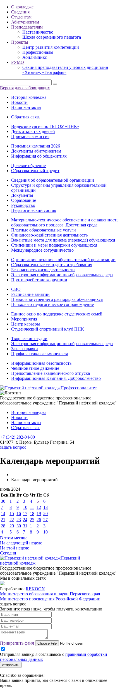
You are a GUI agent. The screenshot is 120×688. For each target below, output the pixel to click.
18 (32, 513)
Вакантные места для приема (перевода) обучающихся (63, 240)
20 (45, 513)
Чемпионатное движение (35, 368)
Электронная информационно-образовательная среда (62, 274)
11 (32, 507)
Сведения (20, 12)
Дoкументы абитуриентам (36, 151)
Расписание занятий (30, 294)
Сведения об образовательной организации (52, 180)
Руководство (23, 205)
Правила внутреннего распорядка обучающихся (57, 299)
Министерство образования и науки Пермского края (50, 593)
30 (3, 501)
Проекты (19, 42)
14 (3, 513)
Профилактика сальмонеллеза (39, 353)
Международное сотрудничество (42, 250)
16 (18, 513)
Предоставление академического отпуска (50, 373)
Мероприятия (24, 319)
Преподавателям (27, 27)
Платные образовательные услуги (43, 230)
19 (39, 513)
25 (32, 519)
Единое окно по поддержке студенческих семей (56, 314)
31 (25, 525)
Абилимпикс (34, 57)
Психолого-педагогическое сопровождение (52, 304)
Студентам (21, 17)
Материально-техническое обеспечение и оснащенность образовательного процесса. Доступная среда (64, 222)
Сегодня (8, 553)
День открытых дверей (33, 131)
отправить (10, 665)
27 (45, 519)
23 (18, 519)
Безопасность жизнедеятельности (43, 269)
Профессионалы (37, 52)
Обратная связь (25, 116)
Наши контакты (26, 107)
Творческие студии (29, 338)
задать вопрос (13, 447)
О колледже (22, 6)
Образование (23, 200)
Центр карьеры (25, 324)
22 (11, 519)
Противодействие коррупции (39, 279)
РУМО (17, 62)
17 (25, 513)
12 (39, 507)
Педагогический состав (33, 210)
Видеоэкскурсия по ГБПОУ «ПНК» (45, 126)
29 (11, 525)
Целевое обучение (28, 165)
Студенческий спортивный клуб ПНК (47, 329)
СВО (16, 289)
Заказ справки (24, 348)
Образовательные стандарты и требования (51, 264)
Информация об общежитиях (39, 156)
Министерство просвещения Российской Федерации (50, 598)
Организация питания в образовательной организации (63, 259)
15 (11, 513)
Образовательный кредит (35, 170)
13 (45, 507)
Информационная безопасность (41, 363)
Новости (19, 102)
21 (3, 519)
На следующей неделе (21, 542)
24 (25, 519)
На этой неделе (14, 548)
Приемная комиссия (30, 136)
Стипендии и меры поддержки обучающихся (54, 245)
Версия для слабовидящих (25, 87)
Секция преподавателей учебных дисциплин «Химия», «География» (65, 70)
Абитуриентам (25, 22)
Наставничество (37, 32)
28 (3, 525)
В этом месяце (13, 537)
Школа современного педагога (51, 37)
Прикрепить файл (17, 643)
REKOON (35, 588)
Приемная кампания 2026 (35, 146)
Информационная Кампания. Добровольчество (56, 378)
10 (25, 507)
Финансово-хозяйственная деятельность (49, 235)
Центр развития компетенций (50, 47)
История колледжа (28, 97)
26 (39, 519)
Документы (22, 195)
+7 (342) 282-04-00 (17, 437)
